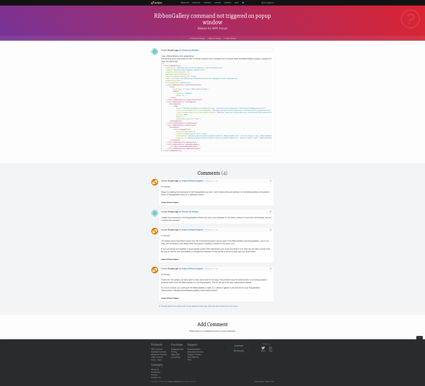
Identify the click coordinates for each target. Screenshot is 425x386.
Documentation (193, 349)
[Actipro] (156, 3)
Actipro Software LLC (175, 381)
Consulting (175, 357)
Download (239, 345)
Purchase (177, 344)
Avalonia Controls (158, 352)
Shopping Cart (177, 349)
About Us (155, 369)
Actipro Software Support (192, 181)
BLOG (237, 3)
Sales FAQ (175, 354)
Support (192, 344)
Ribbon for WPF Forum (212, 28)
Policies (154, 375)
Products (156, 344)
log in (197, 331)
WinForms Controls (159, 354)
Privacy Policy (259, 381)
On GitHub (155, 372)
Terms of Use (269, 381)
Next (230, 38)
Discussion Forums (195, 352)
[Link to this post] (271, 181)
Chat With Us (193, 357)
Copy (268, 65)
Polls (189, 360)
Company (157, 364)
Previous (197, 38)
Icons (153, 360)
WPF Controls (157, 349)
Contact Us (156, 377)
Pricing (174, 352)
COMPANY (227, 3)
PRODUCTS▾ (185, 3)
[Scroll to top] (419, 337)
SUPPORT (217, 3)
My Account (239, 351)
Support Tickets (194, 354)
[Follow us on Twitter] (243, 2)
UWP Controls (157, 357)
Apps (159, 360)
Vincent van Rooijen (190, 50)
